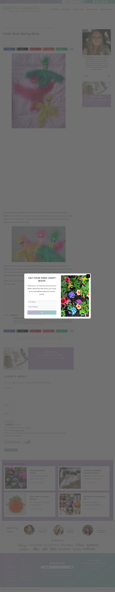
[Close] (88, 276)
